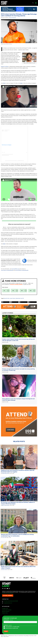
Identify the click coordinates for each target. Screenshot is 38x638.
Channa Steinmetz (12, 17)
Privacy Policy (31, 635)
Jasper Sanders (12, 298)
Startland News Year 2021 (20, 298)
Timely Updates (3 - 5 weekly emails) (12, 626)
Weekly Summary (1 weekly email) (11, 628)
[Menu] (36, 3)
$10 (13, 290)
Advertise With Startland (6, 609)
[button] (33, 3)
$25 (22, 290)
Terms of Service (6, 636)
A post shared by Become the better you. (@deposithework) (14, 160)
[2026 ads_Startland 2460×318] (19, 9)
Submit (6, 631)
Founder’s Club (5, 608)
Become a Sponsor (5, 611)
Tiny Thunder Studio (20, 635)
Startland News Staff (5, 473)
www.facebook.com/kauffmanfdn (21, 270)
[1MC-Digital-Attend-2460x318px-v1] (19, 306)
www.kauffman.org (15, 268)
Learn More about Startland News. (7, 593)
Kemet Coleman (4, 569)
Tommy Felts (4, 537)
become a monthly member (16, 284)
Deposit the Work (7, 298)
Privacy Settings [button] (26, 635)
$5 (4, 290)
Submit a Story (5, 612)
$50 (30, 290)
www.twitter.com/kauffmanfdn (7, 270)
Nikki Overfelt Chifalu (5, 505)
